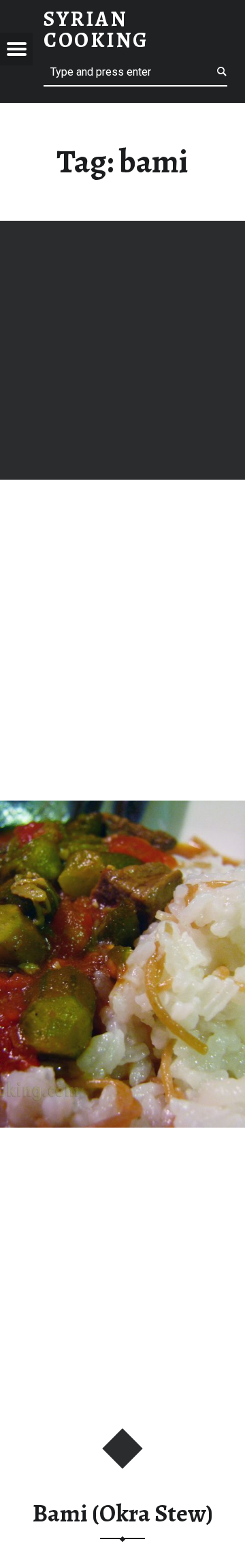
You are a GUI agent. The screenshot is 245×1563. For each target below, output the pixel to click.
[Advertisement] (122, 350)
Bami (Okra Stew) (123, 1513)
